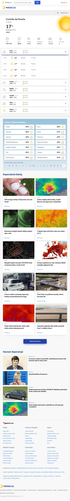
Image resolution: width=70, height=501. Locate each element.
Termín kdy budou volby (9, 438)
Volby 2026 (6, 431)
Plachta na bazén (18, 472)
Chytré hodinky (6, 478)
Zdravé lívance (6, 456)
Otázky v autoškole (52, 460)
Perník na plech (7, 463)
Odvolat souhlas (62, 490)
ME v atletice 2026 (51, 438)
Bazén (11, 472)
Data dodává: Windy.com (45, 490)
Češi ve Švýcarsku (29, 458)
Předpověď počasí (21, 468)
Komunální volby (7, 443)
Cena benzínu (40, 468)
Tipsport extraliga (51, 436)
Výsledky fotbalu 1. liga (53, 433)
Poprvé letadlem (29, 453)
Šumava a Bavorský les (31, 456)
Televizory (57, 476)
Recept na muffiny (7, 453)
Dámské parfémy (37, 476)
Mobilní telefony (18, 476)
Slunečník (32, 472)
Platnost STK (50, 463)
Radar (55, 490)
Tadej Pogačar (28, 438)
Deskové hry (51, 476)
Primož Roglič (28, 440)
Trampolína (26, 472)
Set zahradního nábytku (47, 472)
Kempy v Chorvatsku (30, 451)
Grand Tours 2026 (29, 443)
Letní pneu (44, 476)
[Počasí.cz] (9, 7)
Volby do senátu (7, 440)
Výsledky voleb (6, 436)
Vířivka (63, 472)
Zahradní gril (57, 472)
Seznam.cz (64, 2)
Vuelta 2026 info (29, 431)
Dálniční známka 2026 (52, 453)
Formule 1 (49, 440)
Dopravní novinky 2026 (53, 456)
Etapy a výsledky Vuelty (31, 433)
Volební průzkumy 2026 (9, 433)
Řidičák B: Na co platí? (52, 458)
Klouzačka (38, 472)
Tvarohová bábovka (8, 458)
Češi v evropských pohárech (51, 468)
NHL (48, 443)
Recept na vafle (7, 460)
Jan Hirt (27, 436)
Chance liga (50, 431)
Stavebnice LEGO (27, 476)
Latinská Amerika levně (31, 460)
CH (33, 166)
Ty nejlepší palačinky (8, 451)
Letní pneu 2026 (51, 451)
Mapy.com (14, 468)
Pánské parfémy (15, 478)
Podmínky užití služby (20, 490)
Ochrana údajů (32, 490)
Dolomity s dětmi (29, 463)
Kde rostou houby (31, 468)
